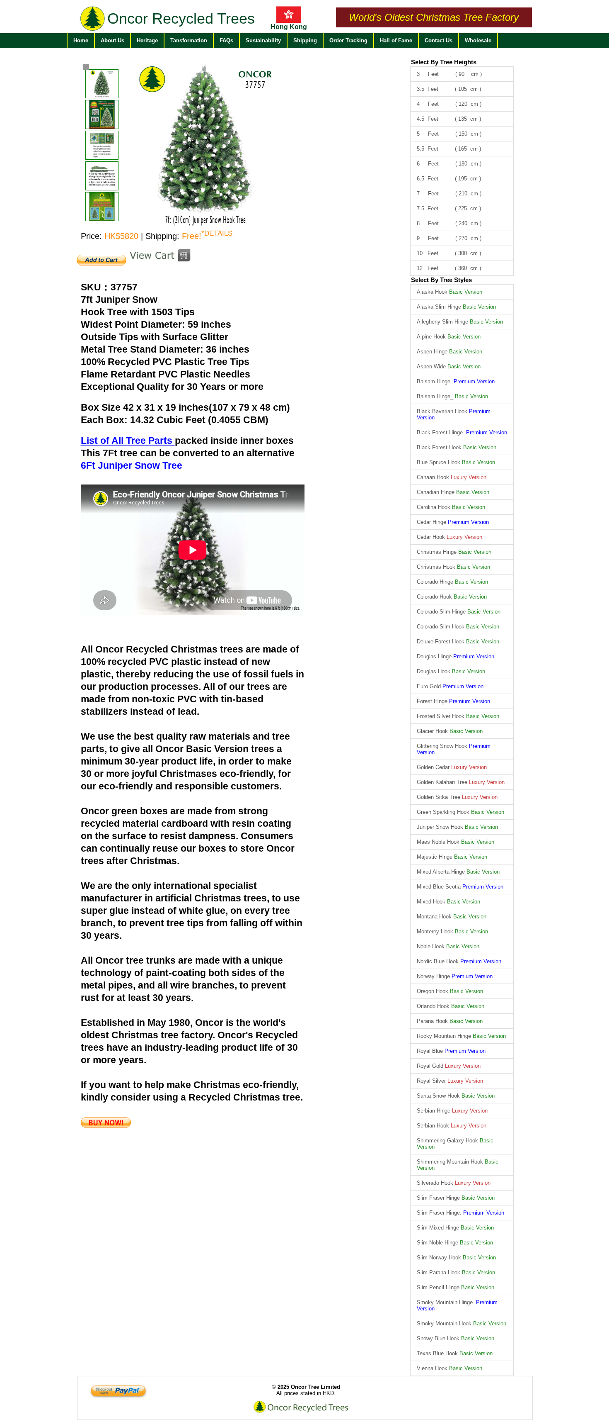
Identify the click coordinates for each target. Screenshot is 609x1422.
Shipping (305, 40)
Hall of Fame (396, 40)
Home (80, 40)
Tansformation (188, 40)
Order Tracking (348, 40)
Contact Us (438, 40)
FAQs (226, 40)
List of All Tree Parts (128, 441)
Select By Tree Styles (441, 279)
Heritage (147, 40)
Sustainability (263, 40)
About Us (112, 40)
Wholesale (478, 40)
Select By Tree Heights (443, 62)
